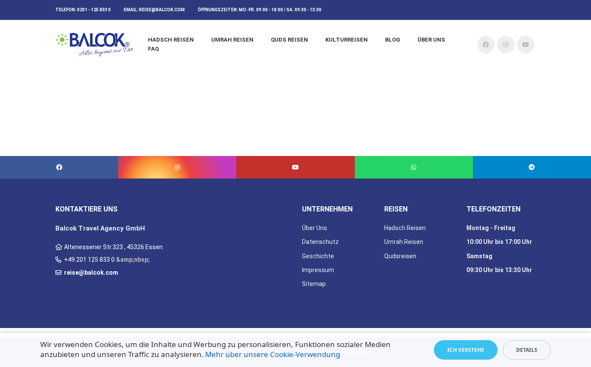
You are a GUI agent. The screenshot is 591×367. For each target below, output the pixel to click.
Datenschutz (320, 241)
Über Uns (314, 227)
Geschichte (318, 256)
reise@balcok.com (162, 9)
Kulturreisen (346, 39)
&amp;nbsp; (133, 259)
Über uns (431, 39)
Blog (392, 39)
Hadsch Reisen (171, 39)
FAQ (153, 48)
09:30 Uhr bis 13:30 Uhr (499, 269)
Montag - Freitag (490, 227)
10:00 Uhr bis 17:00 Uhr (499, 241)
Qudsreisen (400, 256)
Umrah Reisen (232, 39)
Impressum (318, 269)
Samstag (479, 256)
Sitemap (314, 283)
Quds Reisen (289, 39)
